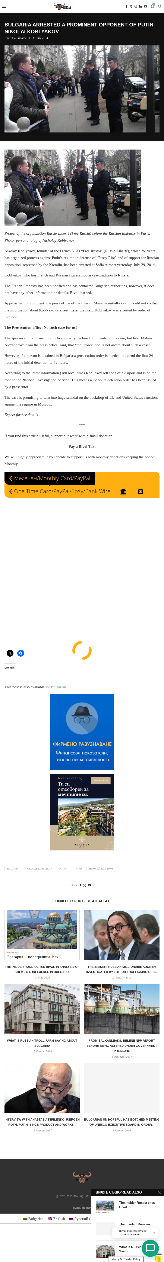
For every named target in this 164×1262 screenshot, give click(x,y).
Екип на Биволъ (15, 38)
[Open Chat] (150, 1248)
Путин (78, 868)
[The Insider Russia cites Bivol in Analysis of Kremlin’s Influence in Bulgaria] (42, 935)
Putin (62, 868)
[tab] (124, 491)
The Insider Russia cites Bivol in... (137, 1205)
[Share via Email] (89, 885)
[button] (159, 1258)
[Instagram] (136, 6)
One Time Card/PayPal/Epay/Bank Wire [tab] (62, 491)
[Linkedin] (140, 6)
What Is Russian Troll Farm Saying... (139, 1249)
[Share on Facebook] (80, 885)
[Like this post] (75, 885)
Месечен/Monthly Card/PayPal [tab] (52, 478)
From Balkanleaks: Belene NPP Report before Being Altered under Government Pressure (121, 1046)
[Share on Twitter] (84, 885)
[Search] (160, 6)
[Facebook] (126, 6)
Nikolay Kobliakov (39, 868)
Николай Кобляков (101, 868)
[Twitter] (130, 6)
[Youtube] (145, 6)
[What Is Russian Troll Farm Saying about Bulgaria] (42, 1009)
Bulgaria (13, 868)
